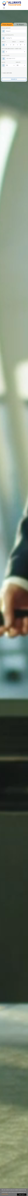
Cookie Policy (5, 1194)
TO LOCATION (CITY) (7, 35)
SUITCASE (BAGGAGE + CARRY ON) (11, 48)
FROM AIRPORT (6, 28)
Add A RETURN (7, 73)
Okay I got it (21, 1194)
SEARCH (14, 79)
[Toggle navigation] (4, 7)
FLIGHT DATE (5, 55)
